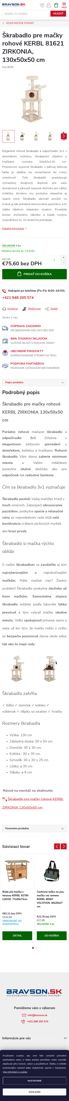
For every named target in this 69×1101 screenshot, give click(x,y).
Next (64, 846)
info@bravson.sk (37, 1015)
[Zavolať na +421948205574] (42, 5)
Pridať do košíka (38, 274)
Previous (57, 846)
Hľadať (58, 13)
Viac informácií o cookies (15, 1071)
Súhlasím (34, 1091)
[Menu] (64, 5)
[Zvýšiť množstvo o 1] (64, 257)
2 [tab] (36, 948)
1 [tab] (33, 948)
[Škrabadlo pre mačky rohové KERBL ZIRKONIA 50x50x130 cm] (5, 798)
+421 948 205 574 (18, 297)
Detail (17, 935)
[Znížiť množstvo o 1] (64, 262)
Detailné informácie (13, 228)
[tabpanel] (17, 898)
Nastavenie (34, 1080)
